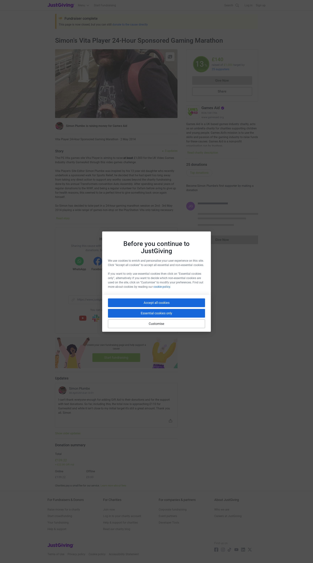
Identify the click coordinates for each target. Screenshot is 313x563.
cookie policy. (162, 286)
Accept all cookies (157, 303)
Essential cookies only (156, 313)
